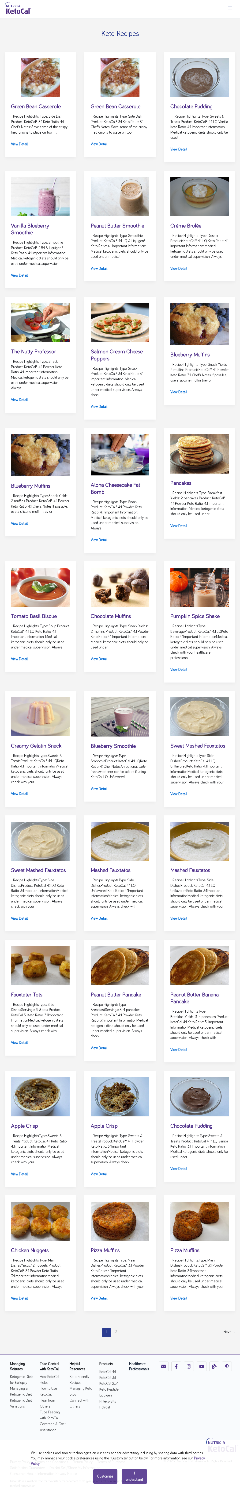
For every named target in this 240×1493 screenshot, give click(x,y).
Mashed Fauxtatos (111, 870)
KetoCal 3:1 (107, 1378)
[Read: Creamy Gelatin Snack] (40, 716)
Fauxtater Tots (26, 995)
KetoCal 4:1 (107, 1372)
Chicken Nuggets (30, 1250)
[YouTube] (201, 1366)
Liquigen (105, 1395)
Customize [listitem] (105, 1476)
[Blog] (214, 1366)
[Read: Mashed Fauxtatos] (120, 840)
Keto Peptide (109, 1389)
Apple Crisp (24, 1126)
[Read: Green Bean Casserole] (40, 77)
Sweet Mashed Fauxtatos (197, 746)
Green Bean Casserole (36, 106)
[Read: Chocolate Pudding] (199, 77)
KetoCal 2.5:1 (108, 1383)
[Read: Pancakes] (199, 453)
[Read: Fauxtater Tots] (40, 965)
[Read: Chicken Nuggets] (40, 1220)
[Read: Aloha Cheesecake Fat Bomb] (120, 454)
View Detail (19, 144)
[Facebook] (176, 1366)
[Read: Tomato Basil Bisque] (40, 586)
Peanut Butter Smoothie (117, 226)
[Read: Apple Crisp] (40, 1096)
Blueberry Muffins (190, 355)
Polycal (104, 1407)
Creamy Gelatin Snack (36, 746)
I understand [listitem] (134, 1476)
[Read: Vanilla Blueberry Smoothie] (40, 196)
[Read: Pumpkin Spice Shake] (199, 586)
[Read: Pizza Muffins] (120, 1220)
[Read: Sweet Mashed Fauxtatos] (199, 716)
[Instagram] (189, 1366)
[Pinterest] (227, 1366)
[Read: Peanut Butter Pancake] (120, 965)
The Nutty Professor (33, 352)
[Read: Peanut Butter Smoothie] (120, 196)
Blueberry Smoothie (113, 746)
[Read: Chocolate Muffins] (120, 586)
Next (229, 1332)
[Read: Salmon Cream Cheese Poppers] (120, 322)
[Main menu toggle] (229, 7)
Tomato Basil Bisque (34, 616)
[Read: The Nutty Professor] (40, 322)
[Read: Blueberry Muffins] (199, 323)
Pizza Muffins (105, 1250)
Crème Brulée (185, 226)
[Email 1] (164, 1366)
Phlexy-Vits (107, 1401)
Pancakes (180, 483)
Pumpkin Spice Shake (195, 616)
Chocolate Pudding (191, 106)
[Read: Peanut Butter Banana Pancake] (199, 965)
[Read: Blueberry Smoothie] (120, 716)
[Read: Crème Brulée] (199, 196)
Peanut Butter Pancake (116, 995)
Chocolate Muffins (111, 616)
